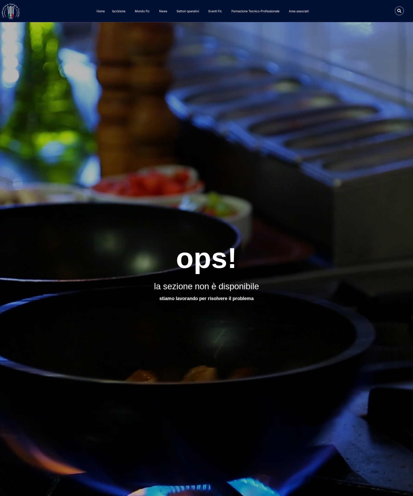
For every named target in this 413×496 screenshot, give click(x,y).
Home (101, 11)
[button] (399, 10)
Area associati (299, 11)
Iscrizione (118, 11)
